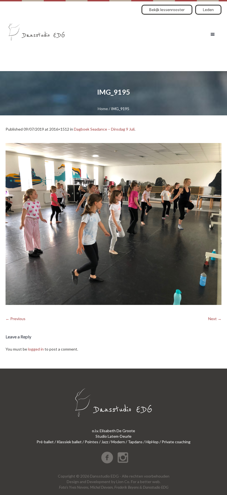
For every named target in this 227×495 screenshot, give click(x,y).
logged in (36, 349)
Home (103, 108)
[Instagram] (123, 458)
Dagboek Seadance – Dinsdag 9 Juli (104, 129)
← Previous (15, 318)
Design (73, 481)
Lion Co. (123, 481)
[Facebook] (107, 458)
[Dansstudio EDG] (36, 30)
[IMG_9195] (113, 224)
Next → (214, 318)
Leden (208, 9)
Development (98, 481)
